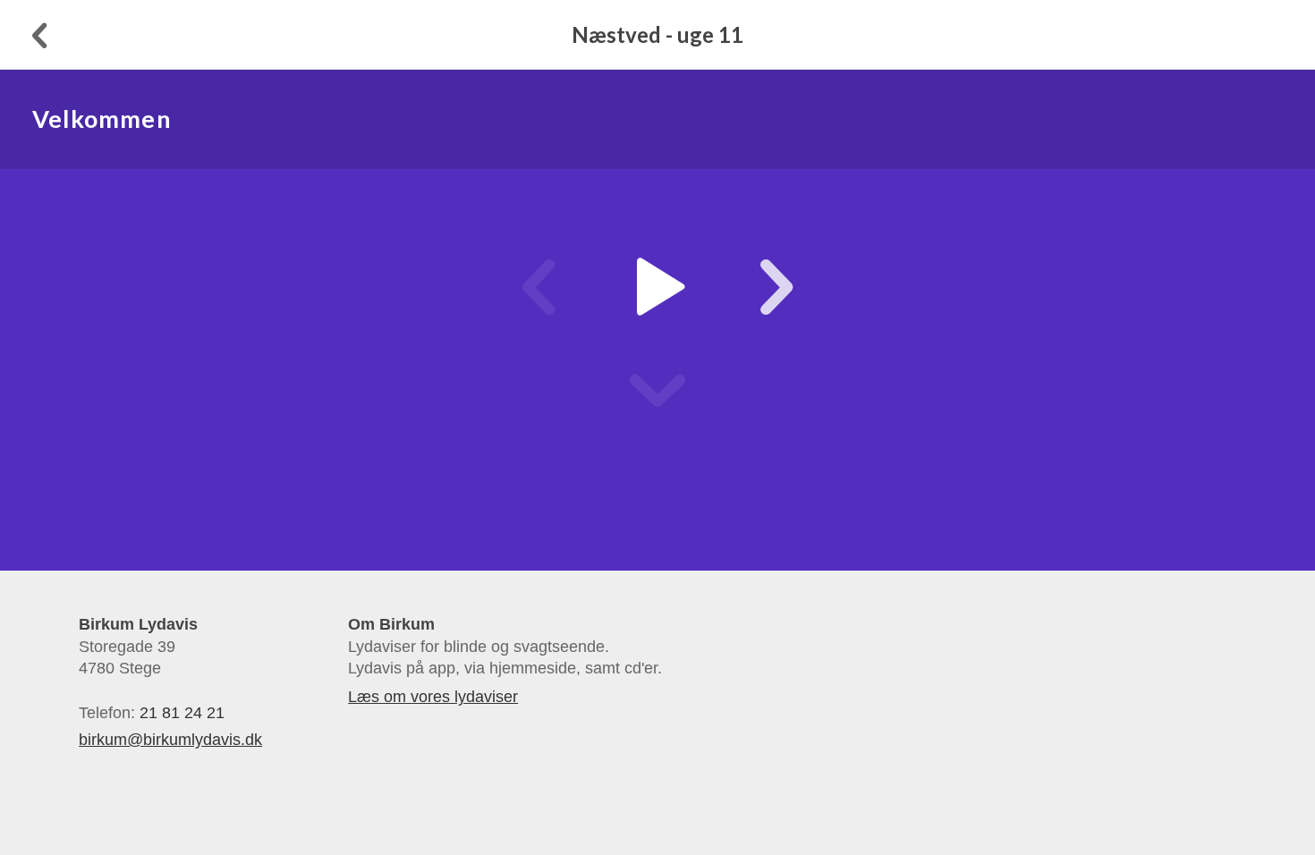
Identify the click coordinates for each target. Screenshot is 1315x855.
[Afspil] (657, 287)
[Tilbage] (558, 287)
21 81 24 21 (182, 713)
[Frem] (757, 287)
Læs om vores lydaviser (433, 697)
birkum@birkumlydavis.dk (170, 740)
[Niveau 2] (658, 391)
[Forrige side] (37, 34)
